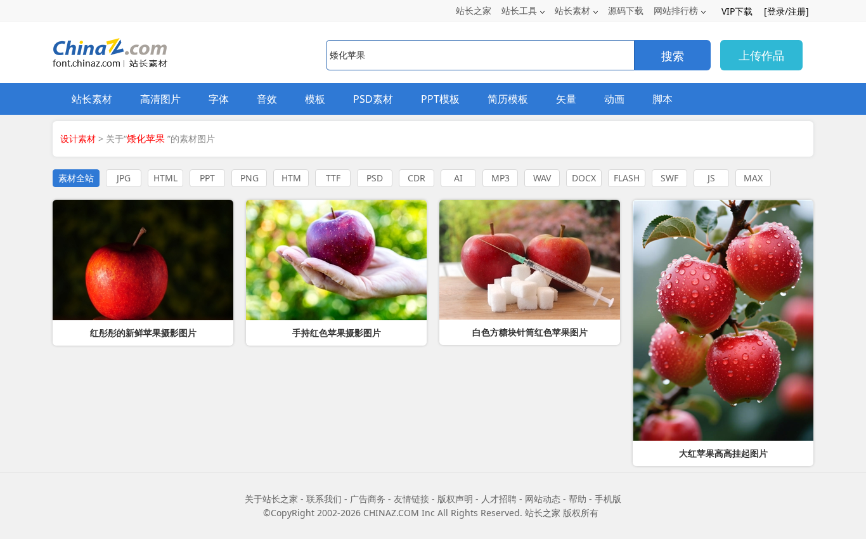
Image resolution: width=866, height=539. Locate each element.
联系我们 (324, 499)
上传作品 (761, 55)
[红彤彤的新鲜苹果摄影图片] (143, 260)
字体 (219, 99)
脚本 (662, 99)
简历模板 (508, 99)
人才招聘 (499, 499)
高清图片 (160, 99)
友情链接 (411, 499)
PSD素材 (373, 99)
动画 (614, 99)
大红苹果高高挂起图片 (723, 453)
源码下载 (625, 10)
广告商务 (367, 499)
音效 (267, 99)
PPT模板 (440, 99)
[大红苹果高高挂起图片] (723, 320)
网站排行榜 (676, 10)
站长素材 (572, 10)
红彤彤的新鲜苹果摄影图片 (143, 333)
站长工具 (519, 10)
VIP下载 (737, 11)
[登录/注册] (786, 11)
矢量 (566, 99)
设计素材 (78, 139)
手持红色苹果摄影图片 (336, 333)
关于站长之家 (271, 499)
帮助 (577, 499)
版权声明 (455, 499)
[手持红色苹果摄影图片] (336, 260)
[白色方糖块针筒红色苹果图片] (529, 260)
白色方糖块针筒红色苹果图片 (530, 332)
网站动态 (542, 499)
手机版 (608, 499)
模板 (315, 99)
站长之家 (473, 10)
